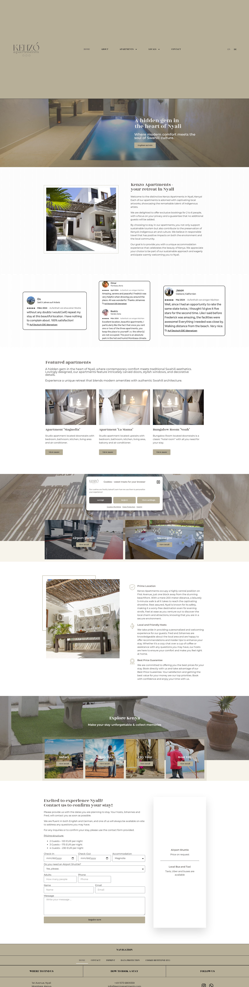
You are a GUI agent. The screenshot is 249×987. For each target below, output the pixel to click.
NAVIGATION (124, 950)
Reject (124, 500)
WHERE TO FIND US (41, 971)
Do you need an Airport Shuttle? (62, 864)
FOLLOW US (207, 971)
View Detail (84, 544)
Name (47, 885)
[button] (158, 482)
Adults (47, 875)
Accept (100, 500)
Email (98, 885)
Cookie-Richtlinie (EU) (158, 960)
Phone (82, 875)
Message (49, 896)
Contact (176, 49)
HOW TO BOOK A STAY (124, 971)
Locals (152, 49)
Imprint (139, 507)
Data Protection (128, 507)
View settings (148, 500)
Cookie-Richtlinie (114, 507)
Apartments (126, 49)
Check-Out (84, 854)
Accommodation (122, 854)
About (104, 49)
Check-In (49, 854)
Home (87, 49)
